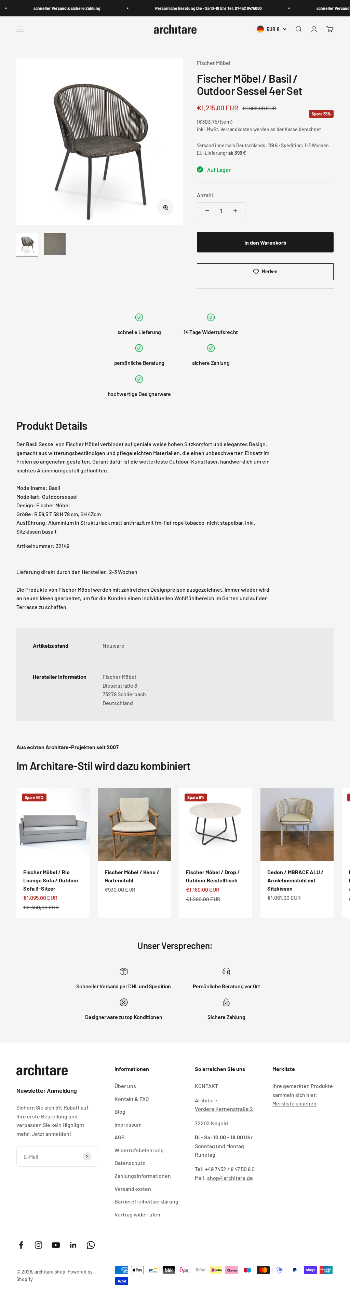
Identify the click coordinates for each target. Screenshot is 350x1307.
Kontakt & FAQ (132, 1099)
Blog (120, 1111)
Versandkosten (236, 129)
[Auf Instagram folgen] (38, 1245)
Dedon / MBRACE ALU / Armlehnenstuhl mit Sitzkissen (295, 880)
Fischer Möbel (213, 62)
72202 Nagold (211, 1123)
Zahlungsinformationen (143, 1175)
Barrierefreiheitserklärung (146, 1201)
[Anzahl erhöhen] (235, 211)
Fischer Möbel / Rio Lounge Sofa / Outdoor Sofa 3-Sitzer (51, 880)
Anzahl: (206, 195)
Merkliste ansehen (294, 1103)
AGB (120, 1137)
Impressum (128, 1124)
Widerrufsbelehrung (139, 1150)
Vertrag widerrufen (137, 1214)
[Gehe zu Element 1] (27, 245)
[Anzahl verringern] (207, 211)
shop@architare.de (230, 1177)
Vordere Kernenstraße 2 (224, 1108)
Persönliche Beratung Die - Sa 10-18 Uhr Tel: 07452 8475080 (197, 8)
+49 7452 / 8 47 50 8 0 (230, 1169)
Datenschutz (130, 1162)
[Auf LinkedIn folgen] (73, 1245)
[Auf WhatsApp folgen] (90, 1245)
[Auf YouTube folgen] (55, 1245)
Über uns (125, 1086)
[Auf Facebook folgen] (21, 1245)
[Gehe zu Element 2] (55, 245)
